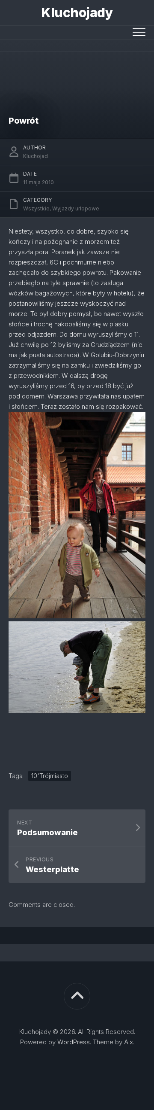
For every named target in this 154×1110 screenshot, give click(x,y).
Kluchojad (35, 156)
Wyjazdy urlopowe (75, 208)
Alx (128, 1042)
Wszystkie (36, 208)
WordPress (73, 1042)
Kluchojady (77, 12)
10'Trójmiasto (49, 775)
